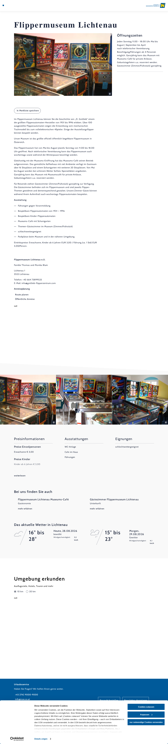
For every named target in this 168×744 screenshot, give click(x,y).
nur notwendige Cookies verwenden (146, 722)
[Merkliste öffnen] (12, 5)
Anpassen (144, 714)
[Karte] (9, 5)
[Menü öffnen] (3, 5)
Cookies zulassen (146, 707)
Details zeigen (40, 739)
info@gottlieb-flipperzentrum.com (39, 283)
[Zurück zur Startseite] (155, 5)
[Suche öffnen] (15, 5)
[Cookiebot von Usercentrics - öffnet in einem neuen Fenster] (17, 739)
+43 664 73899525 (32, 279)
